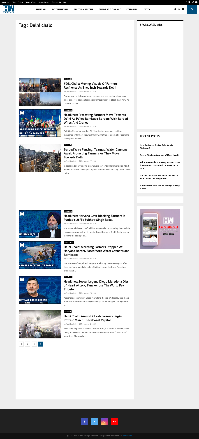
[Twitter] (176, 9)
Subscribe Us (44, 2)
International (60, 9)
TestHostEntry (72, 91)
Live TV (146, 9)
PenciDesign (127, 436)
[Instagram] (180, 9)
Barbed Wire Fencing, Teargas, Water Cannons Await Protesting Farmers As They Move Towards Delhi (95, 153)
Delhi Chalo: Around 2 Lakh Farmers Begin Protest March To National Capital (93, 318)
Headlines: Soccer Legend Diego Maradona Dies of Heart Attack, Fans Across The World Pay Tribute (96, 285)
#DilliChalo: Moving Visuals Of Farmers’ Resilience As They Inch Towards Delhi (91, 86)
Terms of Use (30, 2)
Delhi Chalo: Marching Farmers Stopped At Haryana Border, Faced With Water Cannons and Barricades (96, 251)
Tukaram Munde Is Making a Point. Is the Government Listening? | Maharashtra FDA (160, 165)
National (41, 9)
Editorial (131, 9)
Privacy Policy (17, 2)
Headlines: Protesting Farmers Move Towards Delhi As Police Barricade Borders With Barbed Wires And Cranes (96, 119)
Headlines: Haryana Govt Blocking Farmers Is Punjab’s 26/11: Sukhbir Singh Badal (94, 218)
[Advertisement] (75, 53)
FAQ (65, 2)
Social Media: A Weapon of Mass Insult (159, 155)
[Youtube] (184, 9)
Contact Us (56, 2)
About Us (5, 2)
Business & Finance (110, 9)
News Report (69, 242)
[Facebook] (172, 9)
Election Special (83, 9)
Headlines (68, 110)
